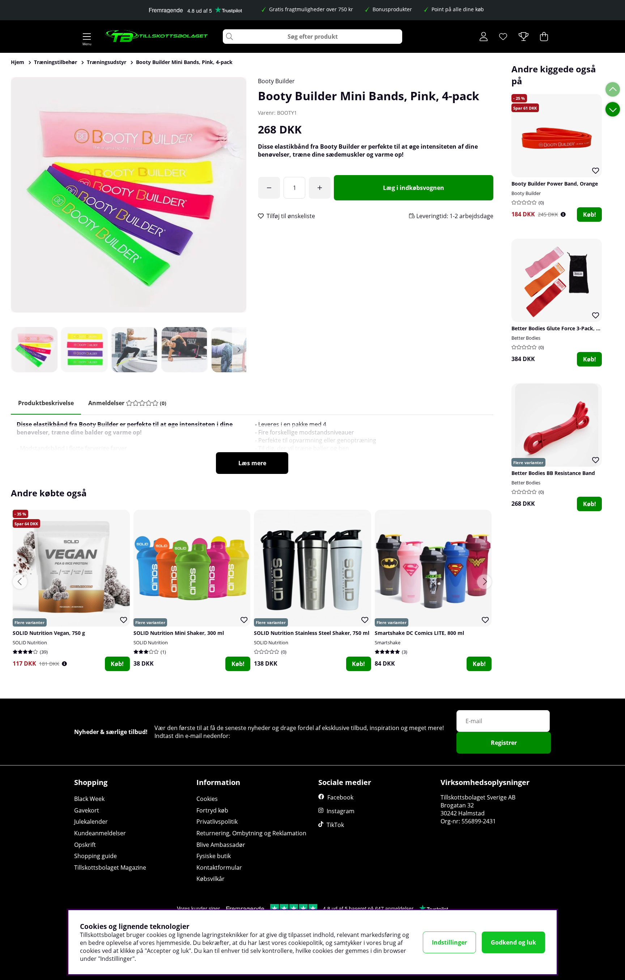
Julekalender (91, 822)
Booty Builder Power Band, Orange (554, 183)
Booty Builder (276, 81)
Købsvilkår (210, 879)
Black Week (89, 799)
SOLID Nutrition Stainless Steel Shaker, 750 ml (311, 632)
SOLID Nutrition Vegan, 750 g (49, 632)
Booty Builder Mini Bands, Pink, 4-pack (184, 62)
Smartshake (387, 642)
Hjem (17, 62)
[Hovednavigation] (86, 36)
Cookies (207, 799)
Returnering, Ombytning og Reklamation (251, 833)
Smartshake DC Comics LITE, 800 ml (419, 632)
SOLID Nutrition (30, 642)
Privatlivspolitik (217, 822)
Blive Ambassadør (220, 845)
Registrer (504, 743)
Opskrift (85, 845)
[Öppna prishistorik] (563, 214)
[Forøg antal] (320, 188)
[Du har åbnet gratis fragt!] (269, 188)
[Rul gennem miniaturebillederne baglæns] (18, 350)
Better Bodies (525, 338)
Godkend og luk (513, 942)
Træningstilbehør (55, 62)
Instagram (340, 811)
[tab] (127, 403)
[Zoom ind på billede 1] (128, 195)
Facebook (340, 797)
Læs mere (252, 463)
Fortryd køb (212, 810)
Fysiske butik (213, 856)
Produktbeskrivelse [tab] (46, 403)
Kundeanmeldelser (100, 833)
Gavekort (86, 810)
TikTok (335, 825)
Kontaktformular (219, 867)
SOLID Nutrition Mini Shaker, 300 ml (178, 632)
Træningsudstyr (106, 62)
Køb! (589, 215)
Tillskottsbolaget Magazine (110, 867)
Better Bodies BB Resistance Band (553, 473)
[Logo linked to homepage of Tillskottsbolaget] (156, 36)
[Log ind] (483, 36)
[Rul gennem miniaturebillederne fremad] (239, 350)
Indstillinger (449, 942)
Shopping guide (95, 856)
